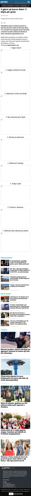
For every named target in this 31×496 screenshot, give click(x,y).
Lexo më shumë (18, 494)
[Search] (29, 2)
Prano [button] (11, 493)
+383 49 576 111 (8, 483)
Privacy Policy (6, 479)
